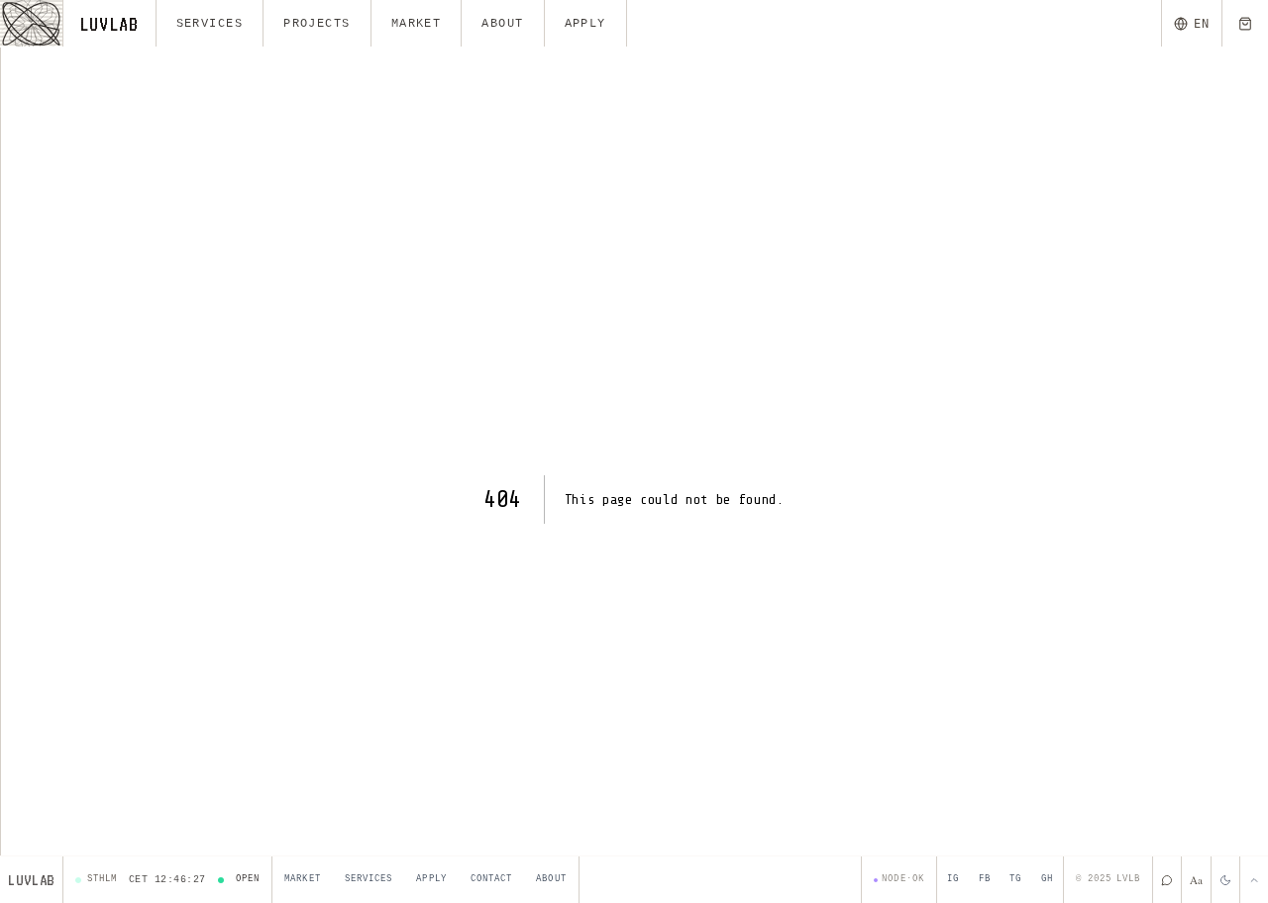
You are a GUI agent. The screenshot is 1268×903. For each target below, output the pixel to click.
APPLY (585, 24)
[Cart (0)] (1244, 23)
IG (953, 879)
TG (1015, 879)
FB (985, 879)
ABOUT (502, 24)
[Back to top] (1253, 879)
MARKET (416, 24)
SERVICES (210, 24)
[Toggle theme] (1225, 879)
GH (1047, 879)
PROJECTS (317, 24)
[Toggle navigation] (31, 23)
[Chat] (1166, 879)
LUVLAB (109, 24)
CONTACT (492, 879)
